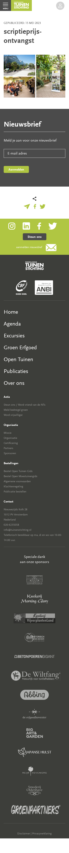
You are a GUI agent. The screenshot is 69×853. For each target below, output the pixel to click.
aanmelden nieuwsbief (29, 247)
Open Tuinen (18, 359)
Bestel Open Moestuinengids (20, 476)
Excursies (14, 336)
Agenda (12, 324)
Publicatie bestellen (15, 491)
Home (11, 312)
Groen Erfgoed (20, 348)
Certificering (11, 443)
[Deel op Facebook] (35, 206)
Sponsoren (10, 453)
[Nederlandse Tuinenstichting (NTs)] (21, 5)
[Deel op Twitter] (42, 206)
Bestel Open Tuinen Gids (18, 471)
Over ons (14, 383)
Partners (8, 448)
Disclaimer (23, 833)
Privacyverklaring (42, 833)
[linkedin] (30, 225)
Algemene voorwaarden (17, 481)
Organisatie (10, 438)
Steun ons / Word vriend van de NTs (24, 404)
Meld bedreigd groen (16, 409)
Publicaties (16, 371)
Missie (7, 432)
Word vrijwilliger (13, 415)
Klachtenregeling (13, 486)
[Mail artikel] (27, 206)
